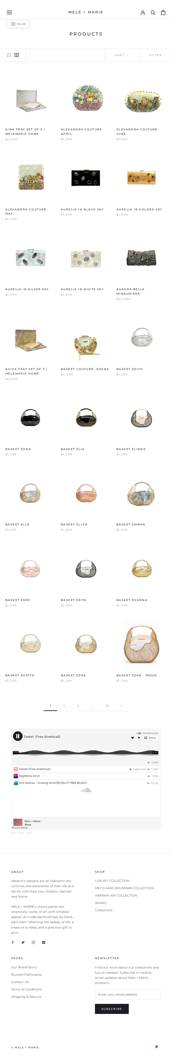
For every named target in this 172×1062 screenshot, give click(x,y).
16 (107, 705)
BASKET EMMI (17, 600)
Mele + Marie (17, 832)
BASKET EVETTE (19, 675)
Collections (103, 910)
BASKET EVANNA (131, 600)
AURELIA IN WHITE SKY (82, 289)
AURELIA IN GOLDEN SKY (139, 209)
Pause (21, 24)
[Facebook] (12, 942)
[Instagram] (33, 942)
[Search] (153, 12)
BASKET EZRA (73, 675)
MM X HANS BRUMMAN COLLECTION (124, 888)
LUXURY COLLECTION (112, 881)
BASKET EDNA (18, 449)
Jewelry (101, 903)
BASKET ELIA (73, 449)
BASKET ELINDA (131, 449)
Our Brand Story (24, 967)
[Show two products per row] (9, 55)
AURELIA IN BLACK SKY (82, 209)
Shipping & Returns (26, 997)
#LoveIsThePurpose (26, 975)
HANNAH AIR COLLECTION (116, 895)
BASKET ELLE (17, 524)
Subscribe (111, 1009)
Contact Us (20, 982)
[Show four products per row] (17, 55)
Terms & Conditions (26, 989)
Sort (120, 55)
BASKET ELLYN (74, 524)
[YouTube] (43, 942)
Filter (155, 55)
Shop (29, 832)
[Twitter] (23, 942)
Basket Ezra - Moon (136, 675)
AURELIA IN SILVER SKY (27, 289)
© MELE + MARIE (25, 1047)
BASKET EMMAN (131, 524)
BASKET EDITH (129, 369)
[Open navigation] (9, 12)
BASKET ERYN (73, 600)
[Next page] (122, 706)
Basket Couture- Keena (85, 369)
